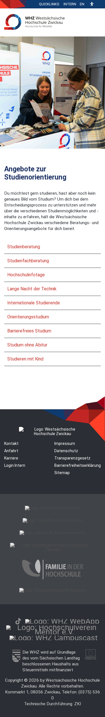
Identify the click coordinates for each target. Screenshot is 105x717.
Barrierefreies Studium (29, 331)
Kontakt (11, 443)
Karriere (11, 458)
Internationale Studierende (33, 302)
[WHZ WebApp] (62, 621)
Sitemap (62, 472)
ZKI (77, 703)
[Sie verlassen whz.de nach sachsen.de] (16, 660)
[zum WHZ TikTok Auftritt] (18, 621)
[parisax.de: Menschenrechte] (53, 532)
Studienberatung (23, 246)
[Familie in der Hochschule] (52, 578)
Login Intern (14, 465)
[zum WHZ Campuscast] (54, 637)
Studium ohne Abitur (27, 345)
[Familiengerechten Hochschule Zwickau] (52, 549)
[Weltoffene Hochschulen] (52, 520)
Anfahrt (11, 451)
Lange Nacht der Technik (32, 288)
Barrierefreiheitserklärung (77, 465)
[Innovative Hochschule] (52, 508)
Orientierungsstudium (28, 317)
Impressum (64, 443)
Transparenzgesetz (72, 458)
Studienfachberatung (28, 260)
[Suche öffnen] (99, 4)
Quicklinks (49, 4)
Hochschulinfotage (26, 274)
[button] (92, 4)
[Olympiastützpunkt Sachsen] (52, 590)
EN (82, 4)
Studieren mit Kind (25, 359)
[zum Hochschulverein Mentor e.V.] (54, 631)
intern (70, 4)
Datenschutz (66, 451)
